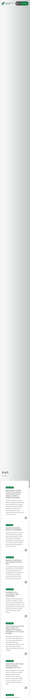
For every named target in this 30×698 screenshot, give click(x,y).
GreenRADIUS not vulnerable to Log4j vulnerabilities (12, 594)
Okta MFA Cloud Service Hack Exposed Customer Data (14, 562)
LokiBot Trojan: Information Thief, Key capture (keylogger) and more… (15, 665)
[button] (17, 3)
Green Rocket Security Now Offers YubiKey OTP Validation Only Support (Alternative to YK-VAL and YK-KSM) (15, 629)
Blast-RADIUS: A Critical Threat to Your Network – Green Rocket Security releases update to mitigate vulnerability (14, 494)
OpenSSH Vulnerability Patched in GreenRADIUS (14, 529)
